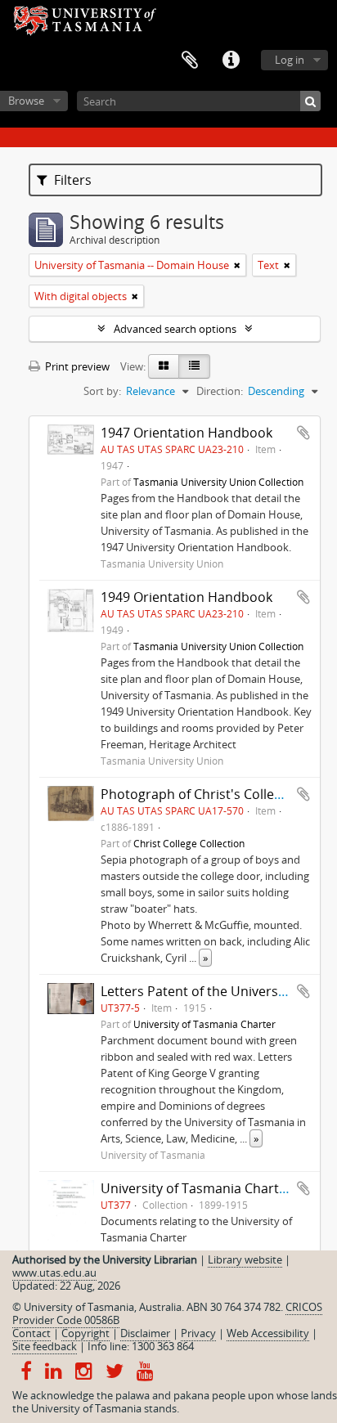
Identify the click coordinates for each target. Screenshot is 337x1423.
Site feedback (44, 1346)
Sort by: (102, 391)
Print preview (76, 366)
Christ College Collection (189, 843)
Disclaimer (145, 1333)
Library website (245, 1259)
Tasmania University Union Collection (218, 481)
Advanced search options (175, 328)
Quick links (230, 60)
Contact (31, 1333)
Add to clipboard (303, 432)
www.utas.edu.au (54, 1272)
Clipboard (189, 60)
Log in (289, 59)
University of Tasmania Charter (204, 1023)
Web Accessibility (268, 1333)
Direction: (219, 391)
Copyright (85, 1333)
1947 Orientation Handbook (186, 433)
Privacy (198, 1333)
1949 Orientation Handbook (186, 597)
